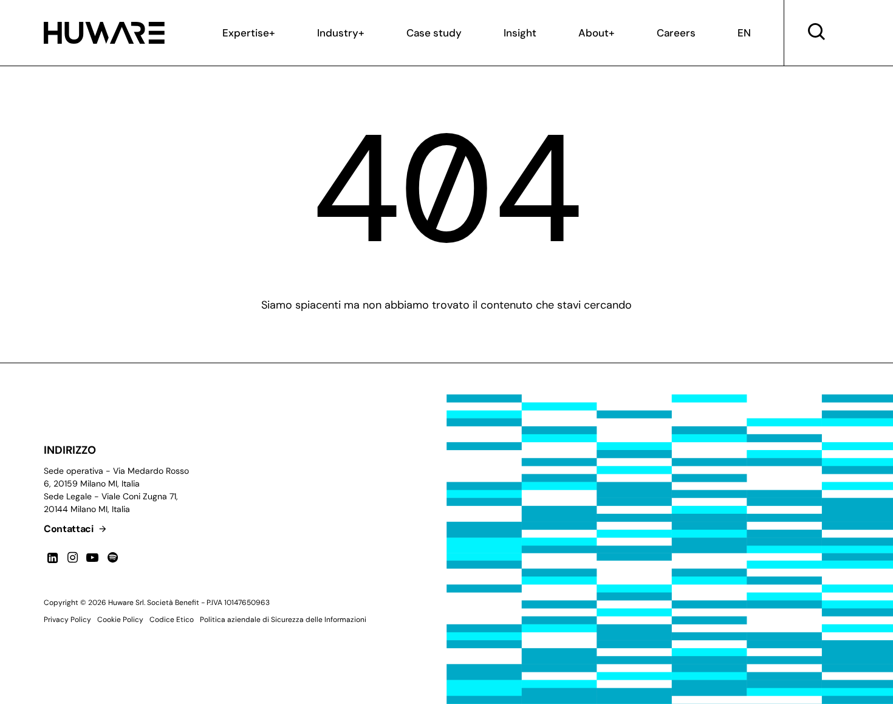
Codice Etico (171, 619)
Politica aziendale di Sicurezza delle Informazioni (283, 619)
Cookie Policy (120, 619)
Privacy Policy (67, 619)
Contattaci (69, 528)
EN (744, 32)
